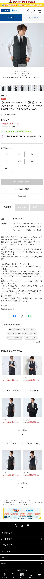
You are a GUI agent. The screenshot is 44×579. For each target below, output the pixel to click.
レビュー (37, 207)
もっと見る (22, 430)
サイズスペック (22, 207)
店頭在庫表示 (22, 196)
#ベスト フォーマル (31, 337)
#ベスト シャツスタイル (14, 337)
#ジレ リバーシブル (14, 333)
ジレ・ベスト (27, 500)
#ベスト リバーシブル (29, 333)
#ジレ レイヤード (29, 329)
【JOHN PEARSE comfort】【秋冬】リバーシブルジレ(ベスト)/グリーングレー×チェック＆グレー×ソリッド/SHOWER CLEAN (23, 503)
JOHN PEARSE (5, 95)
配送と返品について (7, 309)
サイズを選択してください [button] (22, 181)
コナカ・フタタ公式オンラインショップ (11, 500)
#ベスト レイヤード (15, 329)
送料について (5, 305)
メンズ (11, 18)
